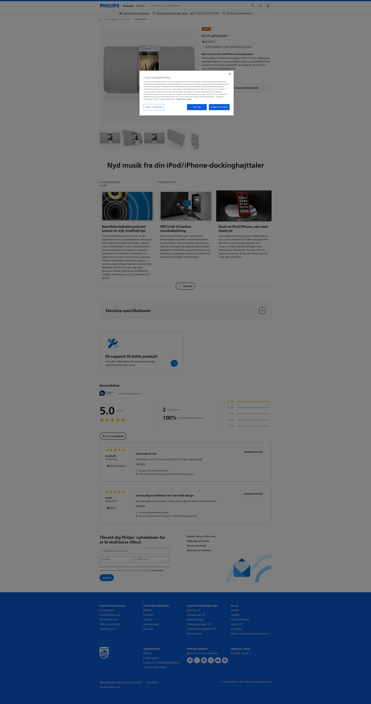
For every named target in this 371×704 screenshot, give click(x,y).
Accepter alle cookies (219, 107)
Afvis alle (197, 107)
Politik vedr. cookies (184, 99)
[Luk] (230, 74)
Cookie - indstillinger (154, 107)
